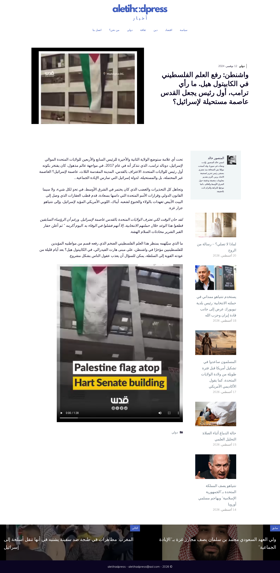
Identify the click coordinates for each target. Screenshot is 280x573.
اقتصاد (168, 30)
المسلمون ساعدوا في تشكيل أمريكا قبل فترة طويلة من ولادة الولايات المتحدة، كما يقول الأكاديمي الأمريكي (218, 374)
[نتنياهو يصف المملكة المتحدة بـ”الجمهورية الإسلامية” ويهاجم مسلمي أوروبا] (215, 476)
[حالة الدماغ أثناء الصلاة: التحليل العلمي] (215, 423)
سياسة (183, 30)
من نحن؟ (114, 30)
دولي (130, 30)
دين (156, 30)
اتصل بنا (97, 30)
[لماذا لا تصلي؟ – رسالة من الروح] (215, 234)
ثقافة (143, 30)
